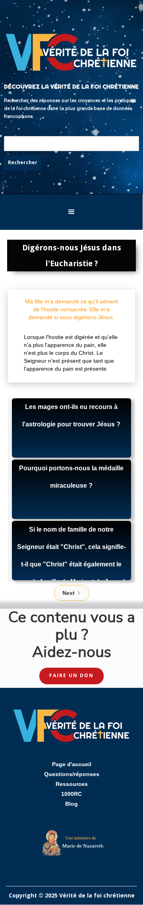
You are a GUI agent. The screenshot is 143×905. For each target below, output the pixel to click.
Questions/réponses (71, 774)
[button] (71, 212)
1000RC (71, 794)
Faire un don (71, 675)
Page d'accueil (71, 764)
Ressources (72, 784)
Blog (71, 804)
